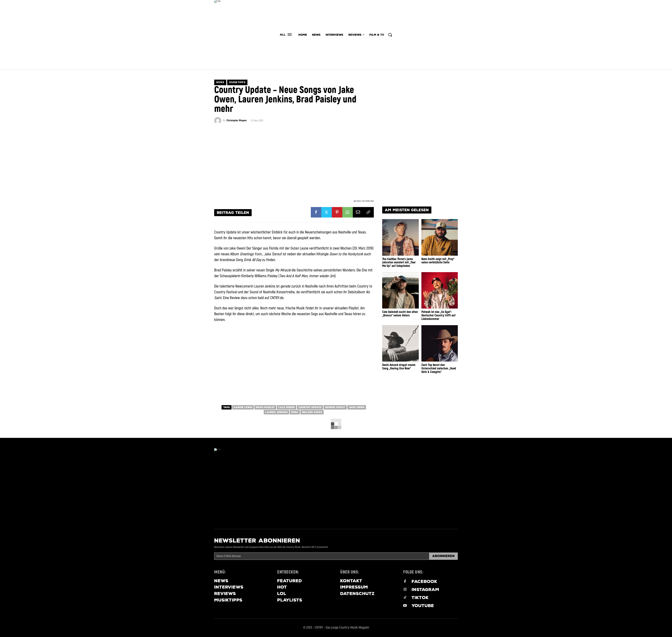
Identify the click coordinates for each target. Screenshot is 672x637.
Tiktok (420, 597)
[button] (390, 35)
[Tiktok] (405, 598)
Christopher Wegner (236, 120)
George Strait (335, 407)
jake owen (357, 407)
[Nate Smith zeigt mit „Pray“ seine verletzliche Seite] (439, 237)
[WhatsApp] (347, 212)
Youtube (423, 605)
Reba (294, 412)
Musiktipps (237, 82)
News (220, 82)
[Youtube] (405, 606)
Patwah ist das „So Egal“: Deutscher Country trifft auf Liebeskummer (438, 315)
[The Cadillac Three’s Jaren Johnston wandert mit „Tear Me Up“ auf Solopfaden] (400, 237)
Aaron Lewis (243, 407)
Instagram (425, 589)
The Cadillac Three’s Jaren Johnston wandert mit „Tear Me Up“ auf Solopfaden (399, 262)
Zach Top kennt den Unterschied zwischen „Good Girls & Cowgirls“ (438, 368)
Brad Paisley (265, 407)
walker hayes (312, 412)
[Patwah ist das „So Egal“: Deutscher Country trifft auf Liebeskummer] (439, 290)
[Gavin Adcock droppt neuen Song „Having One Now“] (400, 343)
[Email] (358, 212)
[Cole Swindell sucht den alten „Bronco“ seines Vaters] (400, 290)
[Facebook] (316, 212)
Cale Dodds (286, 407)
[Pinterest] (337, 212)
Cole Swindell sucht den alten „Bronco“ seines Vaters (400, 313)
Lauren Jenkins (276, 412)
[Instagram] (405, 590)
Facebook (424, 581)
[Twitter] (326, 212)
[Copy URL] (368, 212)
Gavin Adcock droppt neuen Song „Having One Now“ (398, 366)
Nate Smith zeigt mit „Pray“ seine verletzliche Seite (437, 261)
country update (309, 407)
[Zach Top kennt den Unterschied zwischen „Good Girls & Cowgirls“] (439, 343)
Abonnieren (443, 556)
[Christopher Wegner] (218, 120)
